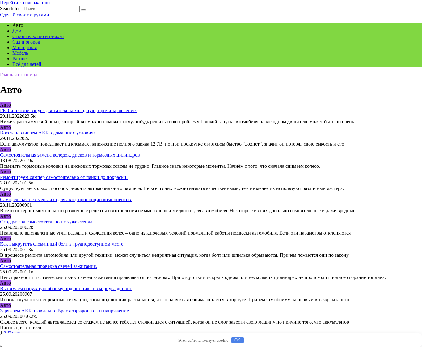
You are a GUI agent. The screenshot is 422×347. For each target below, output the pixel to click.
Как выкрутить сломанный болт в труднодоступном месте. (62, 244)
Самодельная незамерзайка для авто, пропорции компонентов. (66, 199)
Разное (19, 58)
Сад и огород (26, 41)
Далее (13, 333)
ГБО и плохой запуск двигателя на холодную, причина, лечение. (68, 110)
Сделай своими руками (24, 14)
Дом (16, 30)
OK (237, 340)
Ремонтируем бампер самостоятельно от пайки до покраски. (64, 177)
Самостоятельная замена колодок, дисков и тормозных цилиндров (70, 155)
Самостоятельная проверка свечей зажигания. (48, 266)
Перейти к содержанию (25, 2)
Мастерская (24, 47)
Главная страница (18, 74)
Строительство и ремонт (38, 36)
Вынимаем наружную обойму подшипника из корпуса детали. (66, 288)
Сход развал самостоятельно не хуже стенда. (47, 221)
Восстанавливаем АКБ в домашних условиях (48, 132)
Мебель (20, 53)
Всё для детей (26, 64)
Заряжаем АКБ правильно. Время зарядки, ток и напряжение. (65, 310)
